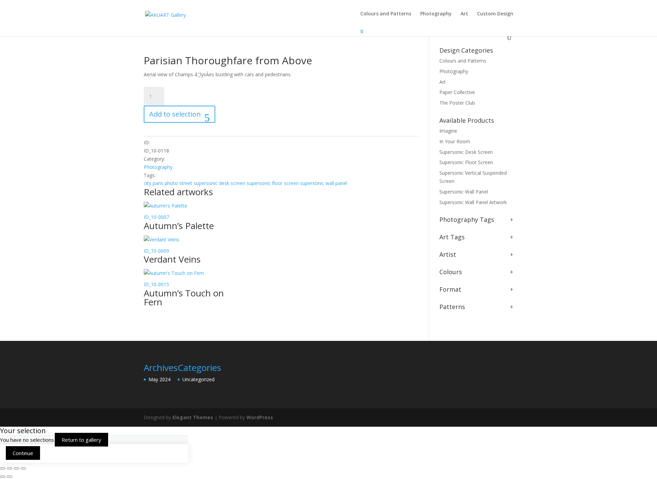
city (147, 183)
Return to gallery (81, 439)
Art (464, 14)
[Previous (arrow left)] (2, 477)
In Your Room (454, 141)
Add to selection (175, 114)
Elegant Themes (192, 417)
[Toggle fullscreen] (9, 468)
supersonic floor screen (273, 183)
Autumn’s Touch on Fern (184, 297)
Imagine (448, 131)
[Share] (16, 468)
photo (171, 183)
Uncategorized (198, 379)
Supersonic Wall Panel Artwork (473, 202)
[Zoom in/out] (2, 468)
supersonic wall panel (323, 183)
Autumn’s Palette (179, 225)
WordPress (259, 417)
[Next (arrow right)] (9, 477)
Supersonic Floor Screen (466, 162)
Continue (23, 453)
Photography (436, 14)
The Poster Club (457, 102)
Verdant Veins (172, 259)
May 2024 (159, 379)
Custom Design (495, 14)
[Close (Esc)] (23, 468)
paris (158, 183)
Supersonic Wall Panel (463, 191)
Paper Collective (457, 92)
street (185, 183)
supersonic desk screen (219, 183)
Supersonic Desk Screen (466, 152)
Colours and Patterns (385, 14)
